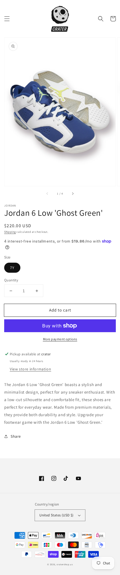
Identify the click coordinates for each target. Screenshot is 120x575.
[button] (7, 19)
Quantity (11, 280)
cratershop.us (65, 564)
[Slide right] (72, 194)
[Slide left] (47, 194)
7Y (12, 267)
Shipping (10, 232)
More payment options (60, 339)
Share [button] (16, 436)
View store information (30, 369)
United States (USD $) (56, 515)
